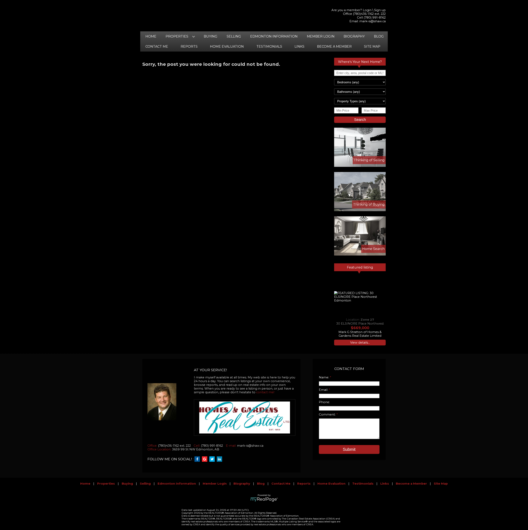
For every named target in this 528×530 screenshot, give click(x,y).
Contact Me (156, 46)
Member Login (321, 36)
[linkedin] (220, 459)
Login (367, 10)
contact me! (265, 392)
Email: (324, 390)
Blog (379, 36)
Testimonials (269, 46)
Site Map (372, 46)
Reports (189, 46)
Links (299, 46)
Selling (234, 36)
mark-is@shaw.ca (372, 21)
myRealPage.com (264, 499)
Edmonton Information (274, 36)
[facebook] (198, 459)
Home (150, 36)
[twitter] (213, 459)
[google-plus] (205, 459)
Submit (349, 449)
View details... (360, 342)
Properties (106, 483)
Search (360, 120)
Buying (210, 36)
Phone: (324, 402)
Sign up (380, 10)
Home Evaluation (227, 46)
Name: (324, 377)
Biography (354, 36)
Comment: (327, 414)
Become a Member (334, 46)
